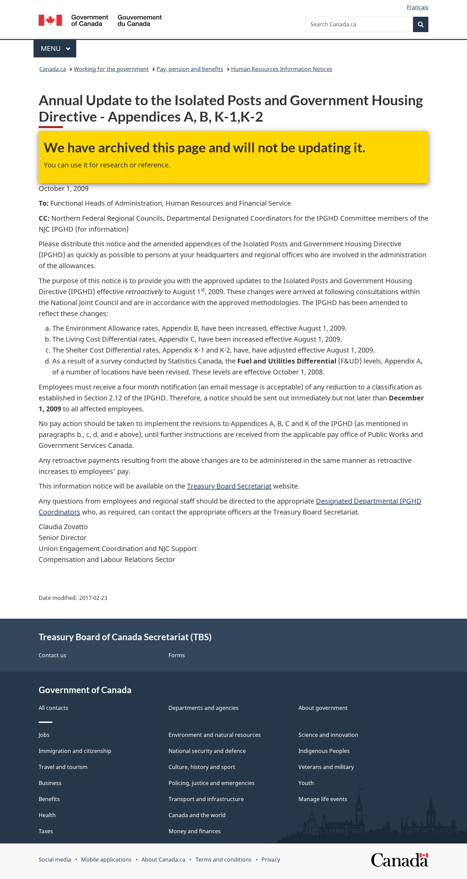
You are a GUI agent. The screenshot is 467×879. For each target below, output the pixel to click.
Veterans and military (326, 767)
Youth (306, 783)
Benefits (49, 799)
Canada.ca (52, 69)
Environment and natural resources (215, 735)
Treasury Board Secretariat (229, 486)
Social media (55, 859)
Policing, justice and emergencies (212, 783)
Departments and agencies (204, 708)
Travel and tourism (63, 767)
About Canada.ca (163, 859)
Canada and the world (197, 815)
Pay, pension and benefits (190, 69)
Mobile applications (106, 859)
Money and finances (195, 831)
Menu (52, 48)
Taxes (46, 831)
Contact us (52, 655)
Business (50, 783)
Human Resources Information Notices (281, 69)
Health (47, 815)
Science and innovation (328, 735)
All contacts (53, 708)
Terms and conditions (224, 859)
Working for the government (111, 69)
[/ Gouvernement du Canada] (100, 21)
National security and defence (207, 751)
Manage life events (322, 799)
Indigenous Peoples (324, 751)
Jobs (44, 735)
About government (323, 708)
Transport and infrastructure (206, 799)
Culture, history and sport (202, 767)
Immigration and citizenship (75, 751)
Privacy (271, 859)
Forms (177, 655)
